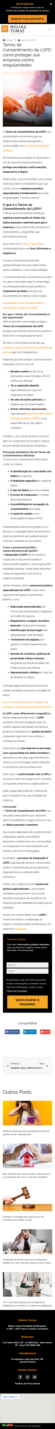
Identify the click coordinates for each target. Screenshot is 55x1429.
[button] (12, 1032)
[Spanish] (11, 1425)
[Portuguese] (4, 1425)
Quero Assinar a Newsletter (27, 1002)
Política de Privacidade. (16, 990)
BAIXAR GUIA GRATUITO (27, 18)
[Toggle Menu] (50, 29)
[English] (7, 1425)
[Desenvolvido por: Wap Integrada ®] (27, 1426)
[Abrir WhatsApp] (48, 1422)
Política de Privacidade (27, 1383)
